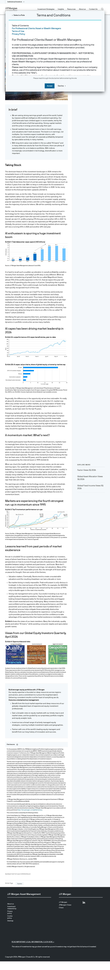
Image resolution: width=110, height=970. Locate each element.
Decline (61, 86)
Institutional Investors (14, 2)
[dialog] (55, 485)
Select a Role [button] (19, 15)
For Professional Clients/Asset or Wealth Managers (36, 28)
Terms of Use (18, 31)
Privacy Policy (18, 34)
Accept (49, 86)
